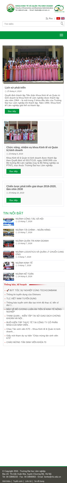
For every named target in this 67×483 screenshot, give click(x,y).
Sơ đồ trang (39, 481)
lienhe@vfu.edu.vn (52, 477)
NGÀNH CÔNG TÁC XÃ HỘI (29, 219)
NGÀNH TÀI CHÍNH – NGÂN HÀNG (33, 230)
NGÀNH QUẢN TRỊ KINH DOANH (32, 241)
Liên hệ (28, 481)
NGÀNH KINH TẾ (24, 263)
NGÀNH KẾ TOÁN (25, 274)
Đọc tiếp (12, 111)
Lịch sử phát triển (15, 87)
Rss (51, 18)
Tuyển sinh (18, 481)
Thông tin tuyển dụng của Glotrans (23, 294)
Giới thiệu (6, 481)
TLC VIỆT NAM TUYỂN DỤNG (21, 298)
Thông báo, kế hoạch (15, 284)
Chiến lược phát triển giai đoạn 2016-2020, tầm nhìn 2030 (31, 187)
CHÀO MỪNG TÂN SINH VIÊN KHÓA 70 (26, 342)
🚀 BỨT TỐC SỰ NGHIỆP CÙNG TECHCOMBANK (31, 290)
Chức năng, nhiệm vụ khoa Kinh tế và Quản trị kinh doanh (32, 149)
